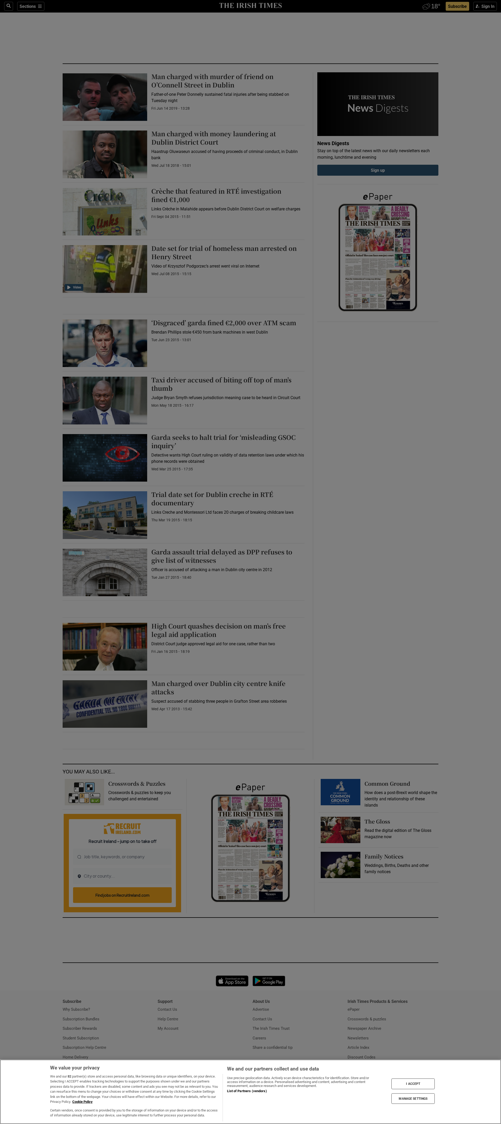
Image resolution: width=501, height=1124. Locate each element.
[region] (250, 1092)
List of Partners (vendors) (247, 1091)
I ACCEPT (413, 1084)
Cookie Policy (82, 1102)
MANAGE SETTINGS (413, 1098)
